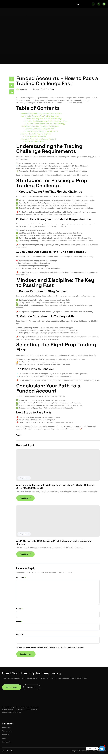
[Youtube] (104, 4)
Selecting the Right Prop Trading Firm (35, 134)
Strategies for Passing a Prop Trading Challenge (39, 116)
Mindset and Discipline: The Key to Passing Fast (39, 126)
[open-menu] (77, 4)
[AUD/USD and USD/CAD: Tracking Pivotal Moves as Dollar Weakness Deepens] (58, 521)
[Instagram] (93, 4)
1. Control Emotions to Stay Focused (39, 129)
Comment (21, 577)
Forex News (24, 478)
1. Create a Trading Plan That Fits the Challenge (43, 118)
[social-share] (11, 79)
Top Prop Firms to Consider (35, 136)
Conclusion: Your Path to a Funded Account (38, 139)
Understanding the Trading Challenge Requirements (41, 113)
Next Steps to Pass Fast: (34, 141)
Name (19, 609)
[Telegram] (102, 748)
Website (19, 634)
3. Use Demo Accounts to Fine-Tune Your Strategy (45, 124)
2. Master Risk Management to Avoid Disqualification (46, 121)
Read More (24, 498)
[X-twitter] (99, 4)
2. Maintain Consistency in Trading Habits (41, 131)
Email (19, 621)
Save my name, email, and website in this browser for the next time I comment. (51, 647)
